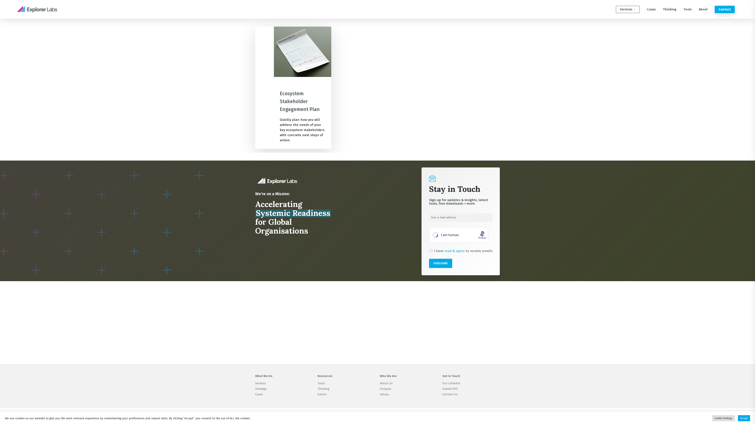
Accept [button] (744, 418)
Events (322, 394)
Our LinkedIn (451, 383)
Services (260, 383)
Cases (259, 394)
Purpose (385, 389)
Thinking (323, 389)
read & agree (455, 251)
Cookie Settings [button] (723, 418)
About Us (386, 383)
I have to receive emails (463, 251)
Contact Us (450, 394)
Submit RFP (450, 389)
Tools (321, 383)
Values (384, 394)
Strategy (260, 389)
